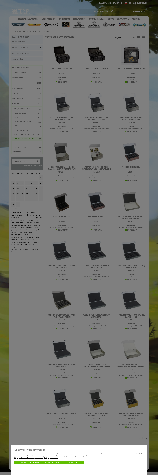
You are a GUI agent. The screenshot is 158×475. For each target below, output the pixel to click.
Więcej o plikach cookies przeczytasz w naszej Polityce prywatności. (36, 458)
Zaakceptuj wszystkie (73, 462)
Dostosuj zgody (52, 462)
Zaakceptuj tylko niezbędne (29, 462)
